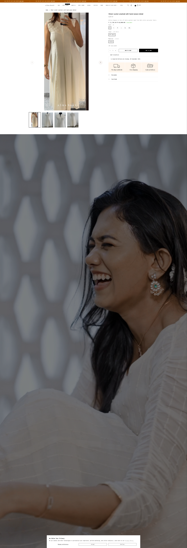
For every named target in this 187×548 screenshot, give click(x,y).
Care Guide (114, 79)
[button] (128, 5)
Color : (113, 31)
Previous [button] (32, 62)
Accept (93, 544)
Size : (111, 24)
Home (47, 10)
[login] (131, 5)
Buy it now (148, 50)
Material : (113, 38)
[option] (66, 61)
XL (125, 27)
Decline (122, 544)
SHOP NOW (20, 1)
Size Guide (114, 45)
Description (114, 75)
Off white (112, 34)
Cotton (111, 41)
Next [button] (100, 62)
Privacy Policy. (129, 540)
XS (109, 27)
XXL (129, 27)
